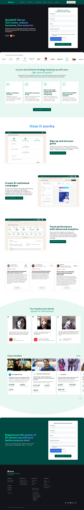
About (45, 480)
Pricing (44, 2)
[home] (11, 2)
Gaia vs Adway (35, 493)
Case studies (38, 2)
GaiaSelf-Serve (10, 481)
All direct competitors (37, 496)
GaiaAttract (10, 487)
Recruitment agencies (24, 484)
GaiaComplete (10, 480)
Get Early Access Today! (58, 153)
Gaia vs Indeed (35, 492)
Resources (50, 2)
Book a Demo (71, 2)
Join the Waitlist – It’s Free (42, 109)
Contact (45, 484)
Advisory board (47, 481)
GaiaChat (9, 490)
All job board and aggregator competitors (36, 499)
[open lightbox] (19, 322)
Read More (17, 287)
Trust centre (34, 483)
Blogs (33, 481)
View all (78, 355)
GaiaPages (9, 488)
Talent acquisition (23, 480)
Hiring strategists (23, 483)
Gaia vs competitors (35, 489)
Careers (45, 483)
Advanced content (35, 488)
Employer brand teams (24, 481)
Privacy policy (46, 487)
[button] (23, 2)
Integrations (10, 492)
